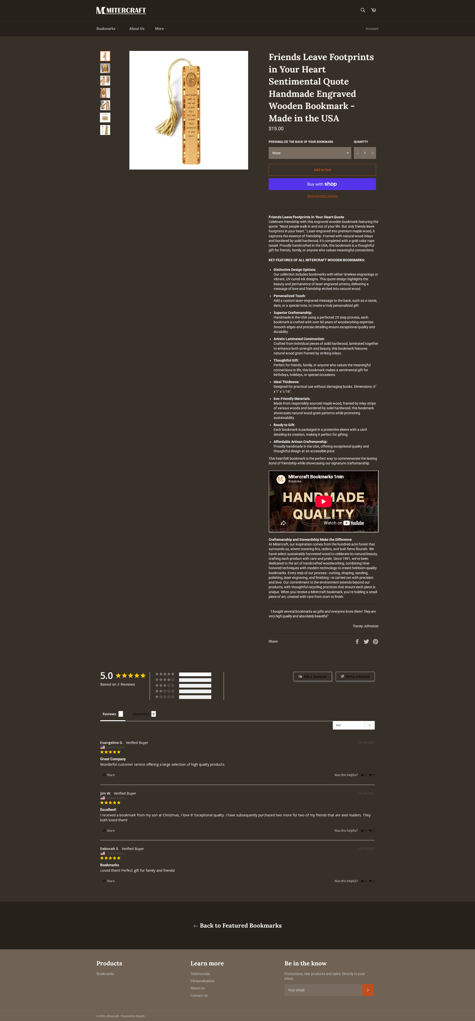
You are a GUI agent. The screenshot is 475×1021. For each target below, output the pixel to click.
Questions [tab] (141, 714)
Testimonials (200, 974)
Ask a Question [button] (315, 676)
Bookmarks (106, 28)
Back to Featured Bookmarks (240, 925)
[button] (364, 775)
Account (372, 29)
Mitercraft (113, 1016)
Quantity (361, 142)
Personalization (202, 981)
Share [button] (110, 775)
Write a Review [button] (358, 676)
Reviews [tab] (109, 714)
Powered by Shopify (133, 1016)
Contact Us (199, 996)
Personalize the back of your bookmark (301, 142)
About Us (136, 28)
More (160, 28)
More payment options (322, 196)
